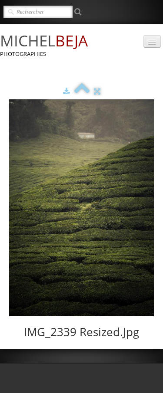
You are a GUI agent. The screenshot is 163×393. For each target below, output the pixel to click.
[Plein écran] (97, 91)
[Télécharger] (66, 91)
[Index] (81, 91)
